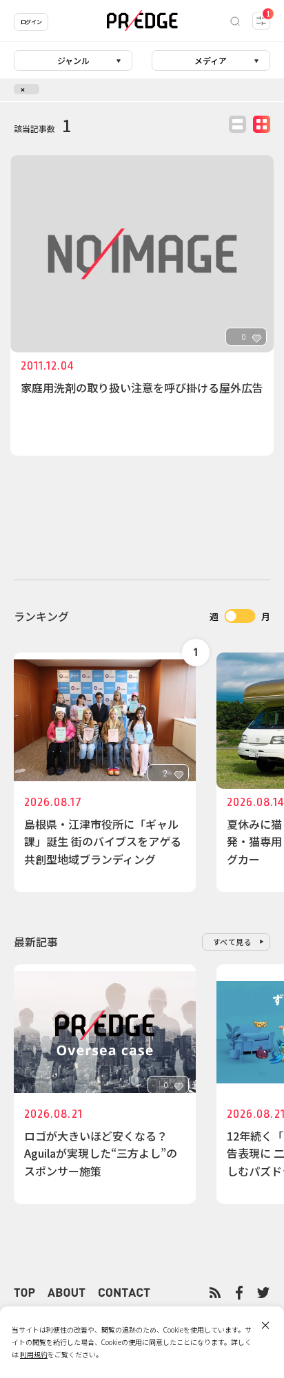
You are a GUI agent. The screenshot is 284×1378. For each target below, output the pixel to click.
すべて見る (232, 941)
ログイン (31, 21)
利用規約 (34, 1354)
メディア (210, 60)
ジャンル (73, 60)
